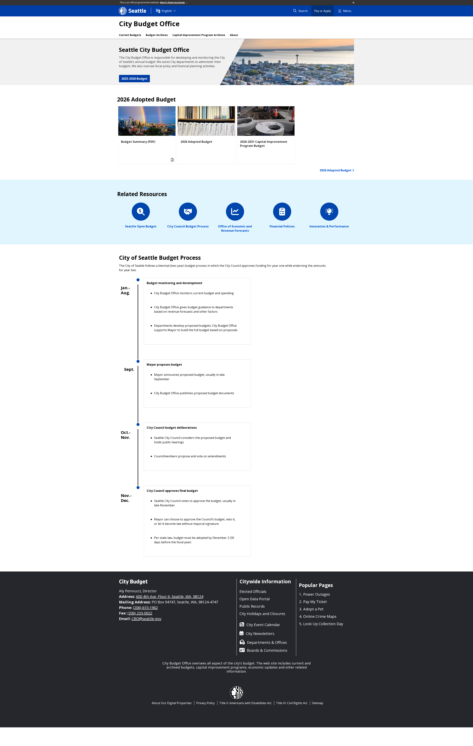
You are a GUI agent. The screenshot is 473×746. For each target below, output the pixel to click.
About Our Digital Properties (172, 703)
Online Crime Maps (319, 616)
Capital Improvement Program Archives (198, 35)
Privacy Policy (205, 703)
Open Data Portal (254, 598)
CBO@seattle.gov (146, 618)
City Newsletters (260, 633)
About (234, 35)
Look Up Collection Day (323, 623)
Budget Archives (157, 35)
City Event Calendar (263, 624)
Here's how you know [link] (172, 2)
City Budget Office (149, 23)
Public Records (252, 606)
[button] (353, 3)
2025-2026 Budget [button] (134, 79)
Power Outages (316, 594)
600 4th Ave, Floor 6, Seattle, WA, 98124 (169, 596)
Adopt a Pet (313, 609)
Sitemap (317, 703)
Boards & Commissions (267, 650)
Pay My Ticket (315, 601)
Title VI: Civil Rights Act (291, 703)
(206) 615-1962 (145, 607)
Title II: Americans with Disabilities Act (245, 703)
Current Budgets (130, 35)
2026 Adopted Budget (336, 170)
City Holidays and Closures (262, 613)
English (167, 11)
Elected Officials (252, 591)
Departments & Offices (267, 642)
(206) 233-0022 (139, 613)
